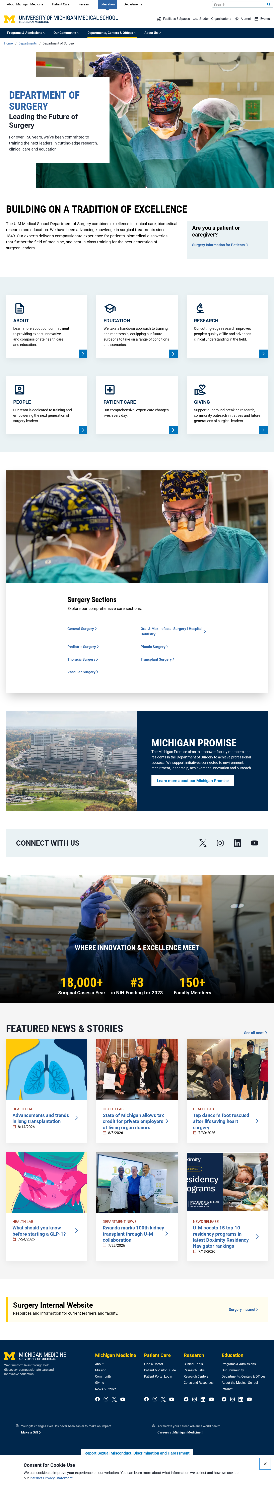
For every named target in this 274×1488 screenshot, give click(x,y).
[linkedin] (237, 843)
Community (103, 1376)
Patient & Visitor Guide (160, 1370)
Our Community (233, 1370)
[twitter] (114, 1399)
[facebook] (97, 1399)
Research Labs (194, 1370)
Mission (100, 1370)
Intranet (227, 1389)
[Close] (265, 1463)
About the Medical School (240, 1383)
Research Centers (196, 1376)
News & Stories (105, 1389)
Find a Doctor (153, 1364)
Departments (133, 4)
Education (107, 4)
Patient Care (60, 4)
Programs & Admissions (239, 1364)
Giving (99, 1383)
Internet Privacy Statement (51, 1478)
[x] (203, 843)
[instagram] (220, 843)
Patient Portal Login (158, 1376)
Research (84, 4)
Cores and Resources (198, 1383)
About (99, 1364)
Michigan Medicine (115, 1355)
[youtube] (254, 843)
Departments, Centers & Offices (243, 1376)
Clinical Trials (193, 1364)
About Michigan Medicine (25, 4)
